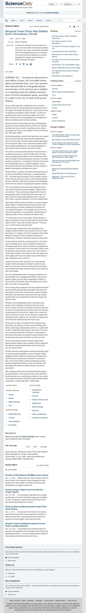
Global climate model (40, 399)
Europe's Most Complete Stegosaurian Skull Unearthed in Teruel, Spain (65, 156)
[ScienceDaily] (19, 3)
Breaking (54, 31)
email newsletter (52, 12)
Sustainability (56, 101)
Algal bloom (36, 403)
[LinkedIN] (27, 64)
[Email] (30, 64)
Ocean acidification (39, 414)
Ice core (35, 396)
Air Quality (12, 425)
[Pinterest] (23, 64)
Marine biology (37, 407)
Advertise (39, 601)
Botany (11, 398)
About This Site (15, 601)
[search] (79, 20)
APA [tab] (35, 446)
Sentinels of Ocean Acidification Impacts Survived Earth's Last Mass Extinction (25, 524)
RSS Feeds (12, 561)
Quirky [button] (48, 20)
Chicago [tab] (43, 446)
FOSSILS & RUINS (55, 111)
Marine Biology (14, 402)
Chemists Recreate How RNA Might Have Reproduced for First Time (65, 161)
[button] (70, 26)
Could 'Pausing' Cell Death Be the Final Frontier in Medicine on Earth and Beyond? (66, 143)
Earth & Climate (12, 410)
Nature (11, 394)
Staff (23, 601)
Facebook (11, 573)
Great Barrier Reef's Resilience (62, 76)
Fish (10, 405)
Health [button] (13, 20)
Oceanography (14, 421)
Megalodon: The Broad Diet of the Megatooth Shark (63, 177)
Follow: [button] (51, 4)
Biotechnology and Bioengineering (63, 92)
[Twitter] (20, 64)
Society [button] (39, 20)
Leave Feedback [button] (13, 591)
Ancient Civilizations (58, 121)
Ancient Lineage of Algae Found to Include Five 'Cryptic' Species (24, 490)
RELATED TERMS (35, 385)
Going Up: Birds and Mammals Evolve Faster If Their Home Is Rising (26, 507)
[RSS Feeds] (74, 4)
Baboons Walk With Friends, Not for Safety (66, 68)
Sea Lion (35, 410)
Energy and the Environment (61, 105)
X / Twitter (11, 576)
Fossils (54, 114)
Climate (11, 417)
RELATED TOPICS (11, 385)
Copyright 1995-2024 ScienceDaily (18, 604)
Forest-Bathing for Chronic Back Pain (64, 51)
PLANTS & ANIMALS (56, 85)
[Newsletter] (79, 4)
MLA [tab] (28, 446)
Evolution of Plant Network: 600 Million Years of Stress (26, 475)
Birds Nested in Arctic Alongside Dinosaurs (66, 140)
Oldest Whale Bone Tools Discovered (64, 173)
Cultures (55, 118)
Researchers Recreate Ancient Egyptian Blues (65, 169)
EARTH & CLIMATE (56, 98)
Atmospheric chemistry (37, 391)
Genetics (55, 89)
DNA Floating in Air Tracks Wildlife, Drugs (65, 65)
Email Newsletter (13, 557)
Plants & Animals (12, 390)
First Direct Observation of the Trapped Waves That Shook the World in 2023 (65, 151)
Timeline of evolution (40, 417)
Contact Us (11, 594)
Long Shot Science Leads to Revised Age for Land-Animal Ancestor (65, 135)
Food (53, 95)
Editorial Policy (60, 601)
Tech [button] (22, 20)
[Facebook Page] (57, 4)
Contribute (30, 601)
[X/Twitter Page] (61, 4)
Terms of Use (71, 601)
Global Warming (15, 414)
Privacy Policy (48, 601)
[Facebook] (16, 64)
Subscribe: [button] (67, 4)
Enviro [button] (30, 20)
